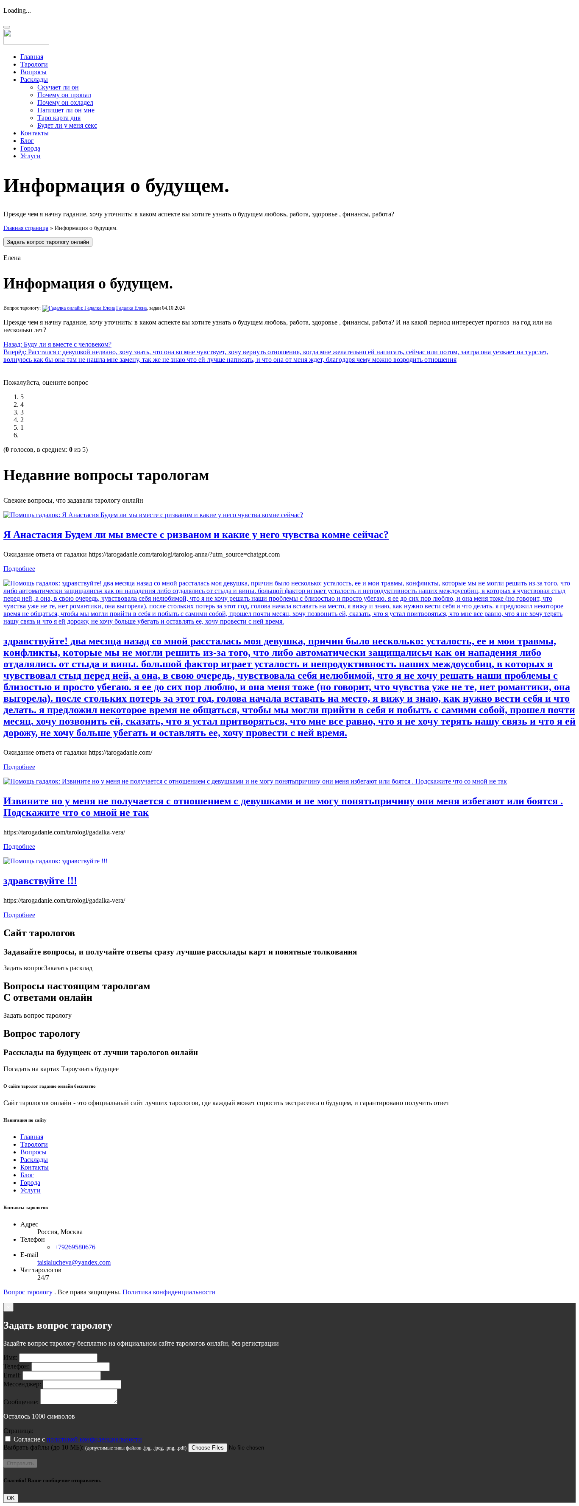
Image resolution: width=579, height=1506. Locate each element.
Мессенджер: (22, 1384)
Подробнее (19, 568)
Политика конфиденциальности (168, 1292)
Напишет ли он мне (66, 110)
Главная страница (25, 228)
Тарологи (34, 64)
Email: (12, 1375)
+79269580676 (74, 1247)
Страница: (18, 1430)
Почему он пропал (64, 94)
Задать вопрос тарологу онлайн (48, 242)
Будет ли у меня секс (67, 125)
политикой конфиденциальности (94, 1439)
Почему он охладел (65, 102)
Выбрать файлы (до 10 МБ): (43, 1447)
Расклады (34, 79)
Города (30, 148)
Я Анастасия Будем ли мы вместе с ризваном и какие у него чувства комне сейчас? (196, 534)
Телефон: (16, 1366)
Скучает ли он (58, 87)
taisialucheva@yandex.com (74, 1262)
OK (11, 1498)
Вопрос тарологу (28, 1292)
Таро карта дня (59, 117)
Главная (31, 56)
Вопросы (33, 72)
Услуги (30, 156)
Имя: (10, 1357)
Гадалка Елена (131, 308)
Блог (27, 140)
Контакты (34, 133)
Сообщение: (21, 1401)
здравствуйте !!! (40, 880)
